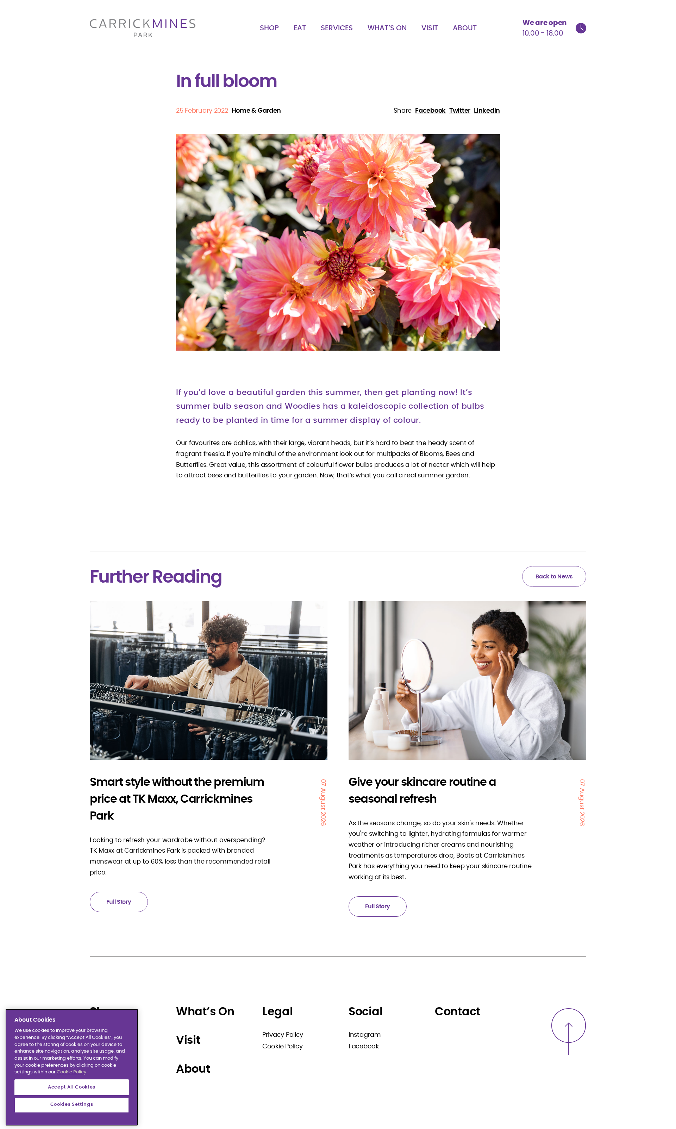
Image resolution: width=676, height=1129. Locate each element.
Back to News (554, 576)
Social (365, 1011)
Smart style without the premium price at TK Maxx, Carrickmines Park (177, 799)
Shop (269, 28)
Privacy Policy (282, 1035)
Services (337, 28)
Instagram (365, 1035)
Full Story (118, 902)
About (465, 28)
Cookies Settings (71, 1105)
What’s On (387, 28)
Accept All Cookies (71, 1087)
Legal (277, 1011)
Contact (457, 1011)
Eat (300, 28)
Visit (429, 28)
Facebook (364, 1046)
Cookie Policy (282, 1046)
